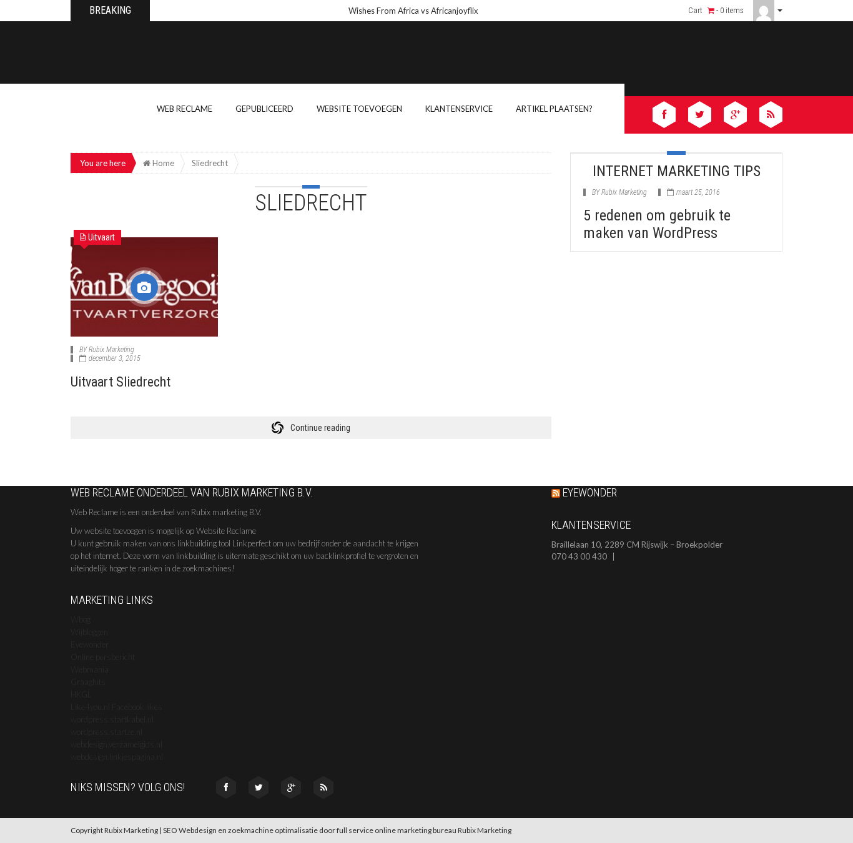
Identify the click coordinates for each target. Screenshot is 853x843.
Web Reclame (184, 109)
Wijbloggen (89, 632)
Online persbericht (103, 657)
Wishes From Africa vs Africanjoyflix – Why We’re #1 (427, 11)
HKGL (81, 694)
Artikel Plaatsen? (554, 109)
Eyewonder (90, 644)
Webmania (90, 669)
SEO (170, 830)
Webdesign (198, 830)
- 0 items (729, 10)
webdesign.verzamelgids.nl (116, 744)
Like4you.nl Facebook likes (116, 707)
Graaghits (88, 682)
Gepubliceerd (264, 109)
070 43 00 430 (579, 557)
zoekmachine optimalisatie (273, 830)
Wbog (81, 619)
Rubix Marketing (111, 349)
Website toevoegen (359, 109)
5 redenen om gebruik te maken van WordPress (657, 224)
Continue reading (320, 428)
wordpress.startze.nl (106, 732)
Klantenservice (459, 109)
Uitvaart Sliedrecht (120, 382)
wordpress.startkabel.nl (112, 719)
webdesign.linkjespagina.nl (117, 757)
